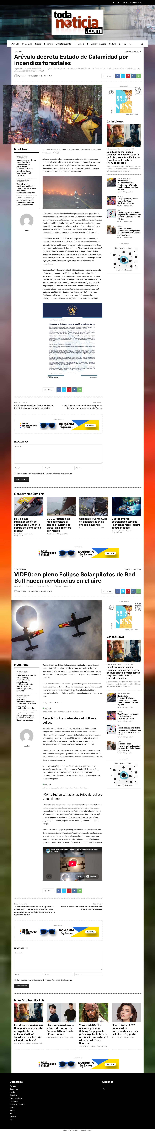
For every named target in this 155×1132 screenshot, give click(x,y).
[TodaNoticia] (77, 22)
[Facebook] (113, 2)
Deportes (19, 197)
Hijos (118, 210)
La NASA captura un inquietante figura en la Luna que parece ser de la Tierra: (81, 407)
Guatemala (18, 51)
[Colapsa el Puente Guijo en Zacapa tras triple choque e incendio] (93, 506)
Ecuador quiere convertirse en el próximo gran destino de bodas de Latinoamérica (128, 231)
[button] (141, 43)
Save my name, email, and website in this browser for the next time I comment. (44, 474)
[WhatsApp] (138, 76)
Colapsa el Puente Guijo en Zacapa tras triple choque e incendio (93, 521)
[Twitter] (118, 2)
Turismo (119, 226)
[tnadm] (16, 76)
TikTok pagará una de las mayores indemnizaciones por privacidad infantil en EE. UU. (129, 215)
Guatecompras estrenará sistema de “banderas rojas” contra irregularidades (126, 523)
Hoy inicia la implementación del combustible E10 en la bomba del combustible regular (26, 188)
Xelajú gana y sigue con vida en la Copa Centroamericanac (25, 202)
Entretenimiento (22, 156)
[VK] (133, 76)
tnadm (23, 76)
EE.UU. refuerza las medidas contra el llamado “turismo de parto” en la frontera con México (59, 524)
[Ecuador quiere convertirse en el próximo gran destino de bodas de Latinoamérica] (111, 229)
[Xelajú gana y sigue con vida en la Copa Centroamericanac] (111, 200)
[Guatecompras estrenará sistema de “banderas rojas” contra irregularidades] (126, 506)
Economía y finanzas (23, 180)
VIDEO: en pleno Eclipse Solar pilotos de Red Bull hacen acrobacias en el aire (33, 407)
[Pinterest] (128, 76)
